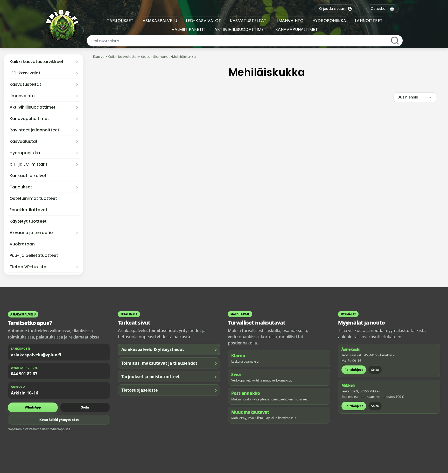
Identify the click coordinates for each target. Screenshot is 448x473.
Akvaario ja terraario (31, 232)
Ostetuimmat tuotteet (33, 198)
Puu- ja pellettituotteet (34, 255)
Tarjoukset (21, 187)
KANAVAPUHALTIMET (296, 29)
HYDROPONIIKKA (329, 21)
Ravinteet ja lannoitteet (34, 130)
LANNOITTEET (369, 21)
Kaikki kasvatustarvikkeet (37, 61)
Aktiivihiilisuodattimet (32, 107)
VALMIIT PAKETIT (189, 29)
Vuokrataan (22, 244)
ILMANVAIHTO (289, 21)
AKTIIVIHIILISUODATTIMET (240, 29)
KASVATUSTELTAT (248, 21)
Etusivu (98, 56)
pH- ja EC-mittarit (28, 164)
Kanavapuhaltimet (29, 118)
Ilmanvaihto (22, 95)
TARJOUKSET (120, 21)
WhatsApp (33, 407)
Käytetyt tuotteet (28, 221)
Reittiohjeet (354, 370)
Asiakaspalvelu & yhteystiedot (169, 349)
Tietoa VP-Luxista (28, 267)
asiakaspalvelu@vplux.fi (36, 355)
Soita (85, 407)
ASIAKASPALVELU (160, 21)
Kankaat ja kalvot (28, 175)
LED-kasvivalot (25, 73)
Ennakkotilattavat (28, 210)
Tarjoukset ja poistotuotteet (169, 376)
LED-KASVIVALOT (203, 21)
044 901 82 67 (24, 374)
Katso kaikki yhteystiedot (59, 420)
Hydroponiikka (25, 153)
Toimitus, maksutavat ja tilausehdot (169, 362)
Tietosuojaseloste (169, 389)
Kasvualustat (24, 141)
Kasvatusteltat (25, 84)
